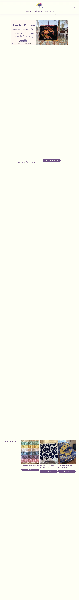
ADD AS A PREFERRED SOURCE (52, 160)
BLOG (50, 10)
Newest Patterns (29, 10)
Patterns (24, 10)
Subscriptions (46, 11)
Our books (54, 10)
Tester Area (52, 11)
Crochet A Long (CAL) (39, 11)
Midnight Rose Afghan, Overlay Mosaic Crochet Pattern (47, 466)
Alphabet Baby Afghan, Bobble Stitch (30, 465)
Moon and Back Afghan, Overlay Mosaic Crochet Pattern (65, 466)
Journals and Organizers (29, 11)
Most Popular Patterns (37, 10)
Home (43, 10)
